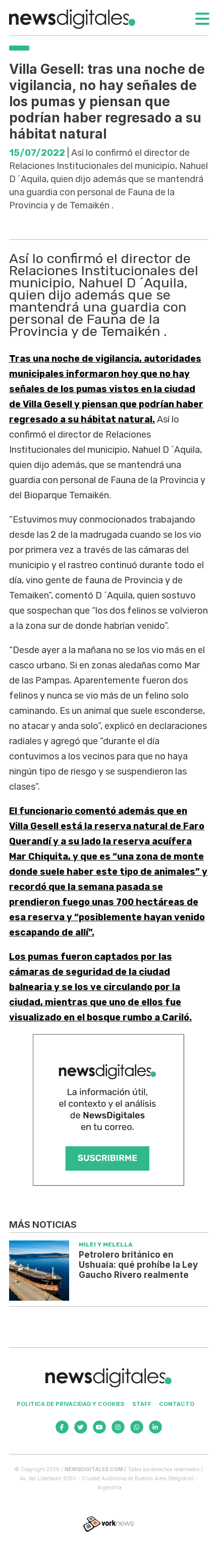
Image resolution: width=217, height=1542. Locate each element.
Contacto (176, 1403)
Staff (141, 1403)
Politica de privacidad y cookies (71, 1403)
